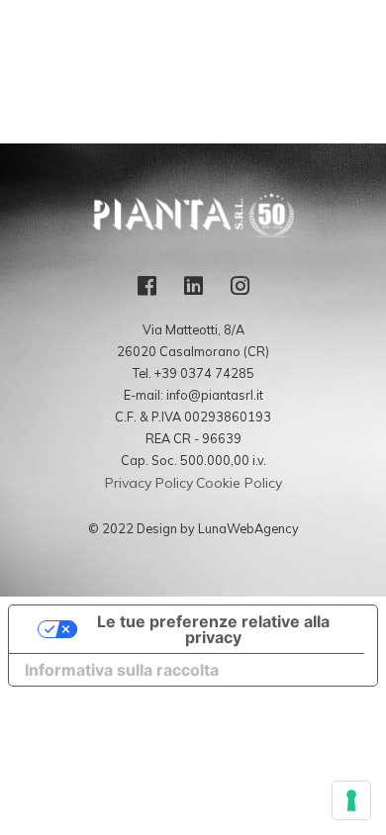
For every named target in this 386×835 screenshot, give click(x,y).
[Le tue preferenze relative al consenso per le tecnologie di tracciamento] (351, 800)
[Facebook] (147, 293)
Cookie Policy (239, 483)
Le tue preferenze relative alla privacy (213, 629)
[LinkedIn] (193, 293)
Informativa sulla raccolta (122, 670)
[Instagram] (240, 293)
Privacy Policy (149, 483)
